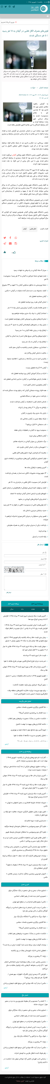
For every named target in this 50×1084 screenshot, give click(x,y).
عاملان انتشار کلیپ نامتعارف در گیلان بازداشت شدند (28, 401)
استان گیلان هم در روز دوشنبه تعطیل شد (32, 302)
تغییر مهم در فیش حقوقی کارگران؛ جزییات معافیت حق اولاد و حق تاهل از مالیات (26, 813)
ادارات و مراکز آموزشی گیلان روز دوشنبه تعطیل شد (29, 373)
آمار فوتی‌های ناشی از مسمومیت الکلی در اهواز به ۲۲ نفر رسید (25, 505)
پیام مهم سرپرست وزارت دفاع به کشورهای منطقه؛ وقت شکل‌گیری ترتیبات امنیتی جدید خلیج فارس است (27, 692)
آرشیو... (6, 744)
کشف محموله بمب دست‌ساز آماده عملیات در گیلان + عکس (26, 290)
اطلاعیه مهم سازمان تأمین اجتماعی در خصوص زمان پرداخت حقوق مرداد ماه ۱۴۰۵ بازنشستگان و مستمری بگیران (26, 848)
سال (11, 609)
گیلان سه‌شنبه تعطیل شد (38, 296)
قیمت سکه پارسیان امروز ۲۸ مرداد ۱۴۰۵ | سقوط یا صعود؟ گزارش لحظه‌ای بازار (27, 866)
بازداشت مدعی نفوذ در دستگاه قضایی (33, 396)
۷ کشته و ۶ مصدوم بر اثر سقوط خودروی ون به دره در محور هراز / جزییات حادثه (26, 1003)
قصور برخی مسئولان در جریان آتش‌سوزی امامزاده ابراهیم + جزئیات (26, 518)
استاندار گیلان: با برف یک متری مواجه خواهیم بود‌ (29, 313)
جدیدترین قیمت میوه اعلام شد (35, 820)
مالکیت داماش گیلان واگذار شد (35, 353)
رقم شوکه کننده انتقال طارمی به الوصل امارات (30, 1053)
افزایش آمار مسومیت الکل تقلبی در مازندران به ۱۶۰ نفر (27, 482)
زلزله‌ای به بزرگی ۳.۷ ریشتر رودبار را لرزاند (32, 407)
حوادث (32, 88)
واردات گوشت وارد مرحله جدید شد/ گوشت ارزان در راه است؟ (24, 945)
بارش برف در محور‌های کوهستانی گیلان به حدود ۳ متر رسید (26, 324)
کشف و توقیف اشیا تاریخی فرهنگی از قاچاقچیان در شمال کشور (25, 488)
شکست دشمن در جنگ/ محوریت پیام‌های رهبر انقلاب (27, 718)
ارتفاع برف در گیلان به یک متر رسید (34, 341)
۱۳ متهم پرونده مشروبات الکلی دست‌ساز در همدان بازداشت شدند (26, 475)
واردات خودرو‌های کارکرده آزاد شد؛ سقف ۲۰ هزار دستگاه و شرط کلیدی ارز (25, 857)
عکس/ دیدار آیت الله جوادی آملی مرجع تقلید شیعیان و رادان (24, 983)
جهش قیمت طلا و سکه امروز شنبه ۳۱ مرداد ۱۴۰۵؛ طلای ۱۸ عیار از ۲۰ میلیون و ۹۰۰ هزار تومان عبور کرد (25, 648)
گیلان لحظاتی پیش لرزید (38, 435)
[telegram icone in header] (13, 7)
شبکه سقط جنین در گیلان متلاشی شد (33, 418)
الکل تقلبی (33, 228)
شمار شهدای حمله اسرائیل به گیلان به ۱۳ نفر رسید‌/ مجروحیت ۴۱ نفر (25, 278)
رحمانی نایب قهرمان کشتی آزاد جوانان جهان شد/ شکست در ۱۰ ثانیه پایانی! (26, 1060)
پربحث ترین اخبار (13, 603)
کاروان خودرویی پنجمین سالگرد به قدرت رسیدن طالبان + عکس (27, 875)
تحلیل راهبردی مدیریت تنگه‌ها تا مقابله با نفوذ (29, 735)
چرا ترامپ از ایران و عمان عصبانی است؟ (32, 741)
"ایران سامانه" (20, 1081)
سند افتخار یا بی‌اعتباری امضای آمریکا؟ (32, 712)
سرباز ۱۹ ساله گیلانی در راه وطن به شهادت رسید (30, 270)
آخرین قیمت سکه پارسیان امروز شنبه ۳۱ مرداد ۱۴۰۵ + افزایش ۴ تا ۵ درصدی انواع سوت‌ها (25, 618)
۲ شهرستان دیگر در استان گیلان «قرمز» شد (32, 447)
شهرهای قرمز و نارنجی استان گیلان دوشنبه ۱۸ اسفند (28, 493)
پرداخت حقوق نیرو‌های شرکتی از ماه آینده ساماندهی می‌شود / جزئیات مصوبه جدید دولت (25, 768)
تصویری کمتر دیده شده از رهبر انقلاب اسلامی (30, 896)
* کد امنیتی (42, 565)
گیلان (14, 155)
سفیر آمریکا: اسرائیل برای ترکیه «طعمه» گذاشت (29, 684)
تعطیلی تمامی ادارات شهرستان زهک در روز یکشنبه (28, 950)
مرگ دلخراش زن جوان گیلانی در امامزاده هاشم (30, 441)
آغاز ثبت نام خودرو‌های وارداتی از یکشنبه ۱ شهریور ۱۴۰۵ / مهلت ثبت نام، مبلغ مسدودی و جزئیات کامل (27, 759)
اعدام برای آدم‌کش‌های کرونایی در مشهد (32, 499)
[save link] (16, 244)
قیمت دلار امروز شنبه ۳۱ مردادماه (34, 655)
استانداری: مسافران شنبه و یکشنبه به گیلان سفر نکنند (28, 347)
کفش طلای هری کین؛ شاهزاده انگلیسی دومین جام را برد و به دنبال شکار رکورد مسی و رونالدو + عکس (25, 839)
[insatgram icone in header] (2, 7)
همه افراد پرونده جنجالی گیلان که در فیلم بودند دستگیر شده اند (25, 390)
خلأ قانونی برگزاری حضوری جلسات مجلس (31, 707)
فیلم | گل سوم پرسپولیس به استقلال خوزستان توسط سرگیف (25, 826)
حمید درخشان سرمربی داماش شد (35, 510)
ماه (22, 609)
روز (43, 609)
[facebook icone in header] (10, 238)
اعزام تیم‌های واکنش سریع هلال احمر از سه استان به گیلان (26, 336)
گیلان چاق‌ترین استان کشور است (35, 384)
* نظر (42, 574)
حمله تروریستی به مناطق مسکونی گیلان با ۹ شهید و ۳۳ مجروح (24, 285)
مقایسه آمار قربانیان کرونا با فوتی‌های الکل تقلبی (30, 452)
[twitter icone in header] (6, 7)
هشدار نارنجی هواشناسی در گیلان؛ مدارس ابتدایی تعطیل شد (25, 379)
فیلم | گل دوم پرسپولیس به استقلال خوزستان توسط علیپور (26, 832)
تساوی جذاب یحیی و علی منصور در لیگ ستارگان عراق (27, 890)
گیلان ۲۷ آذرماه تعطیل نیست (36, 367)
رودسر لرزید (42, 531)
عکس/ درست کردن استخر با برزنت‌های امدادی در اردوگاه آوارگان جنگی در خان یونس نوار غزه (27, 909)
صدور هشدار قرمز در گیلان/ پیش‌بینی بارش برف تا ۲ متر (27, 307)
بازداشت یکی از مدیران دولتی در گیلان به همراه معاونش (27, 525)
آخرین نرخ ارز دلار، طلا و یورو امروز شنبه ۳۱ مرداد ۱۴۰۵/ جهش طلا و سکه (25, 668)
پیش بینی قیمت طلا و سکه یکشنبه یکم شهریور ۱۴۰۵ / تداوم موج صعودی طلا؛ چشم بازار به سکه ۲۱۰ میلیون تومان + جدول (26, 639)
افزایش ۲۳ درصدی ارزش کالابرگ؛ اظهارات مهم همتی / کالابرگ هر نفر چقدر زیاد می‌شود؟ (28, 976)
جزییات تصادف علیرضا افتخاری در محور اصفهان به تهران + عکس (26, 804)
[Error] (4, 252)
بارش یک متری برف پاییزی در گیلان (34, 413)
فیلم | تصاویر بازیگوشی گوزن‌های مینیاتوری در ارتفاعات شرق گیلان (26, 460)
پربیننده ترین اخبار (37, 603)
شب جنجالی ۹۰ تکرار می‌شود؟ (36, 424)
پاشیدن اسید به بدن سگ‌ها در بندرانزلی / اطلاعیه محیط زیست (27, 360)
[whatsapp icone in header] (16, 238)
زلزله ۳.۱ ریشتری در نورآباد (37, 956)
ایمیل (42, 559)
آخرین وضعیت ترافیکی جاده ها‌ (36, 467)
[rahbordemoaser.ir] (39, 9)
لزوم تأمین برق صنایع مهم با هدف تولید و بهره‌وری (28, 729)
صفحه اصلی (43, 88)
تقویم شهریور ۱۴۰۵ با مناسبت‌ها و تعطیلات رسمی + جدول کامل (27, 677)
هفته (33, 609)
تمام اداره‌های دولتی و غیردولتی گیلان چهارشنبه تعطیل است (26, 319)
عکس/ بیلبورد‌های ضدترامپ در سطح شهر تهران (29, 901)
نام (43, 552)
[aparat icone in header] (9, 7)
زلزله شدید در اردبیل (39, 536)
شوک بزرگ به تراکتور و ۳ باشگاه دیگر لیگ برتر (30, 916)
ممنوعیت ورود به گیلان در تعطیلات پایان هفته (30, 430)
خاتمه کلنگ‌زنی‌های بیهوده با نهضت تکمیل (31, 724)
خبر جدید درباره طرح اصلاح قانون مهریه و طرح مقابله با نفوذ (25, 661)
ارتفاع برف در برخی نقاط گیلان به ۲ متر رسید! (31, 330)
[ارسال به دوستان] (10, 244)
